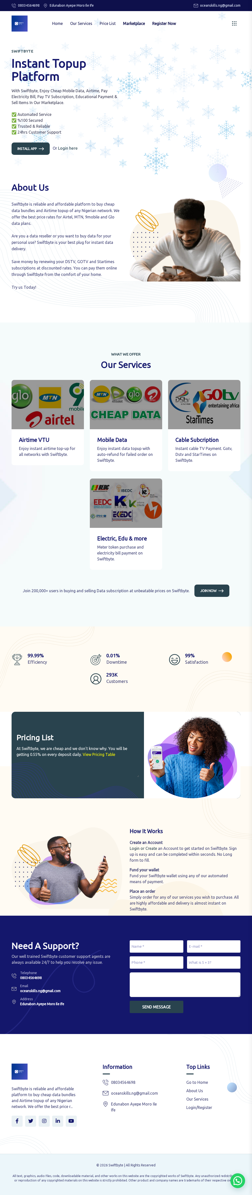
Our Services (81, 23)
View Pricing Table (99, 754)
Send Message (156, 1007)
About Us (194, 1090)
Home (57, 23)
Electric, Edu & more (122, 538)
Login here (68, 148)
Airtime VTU (34, 440)
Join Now (208, 591)
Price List (108, 23)
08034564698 (29, 5)
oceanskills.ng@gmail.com (220, 5)
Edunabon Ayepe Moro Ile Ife (42, 1004)
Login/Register (199, 1107)
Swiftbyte (116, 1165)
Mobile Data (112, 440)
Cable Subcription (197, 440)
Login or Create (143, 848)
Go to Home (197, 1082)
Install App (27, 149)
